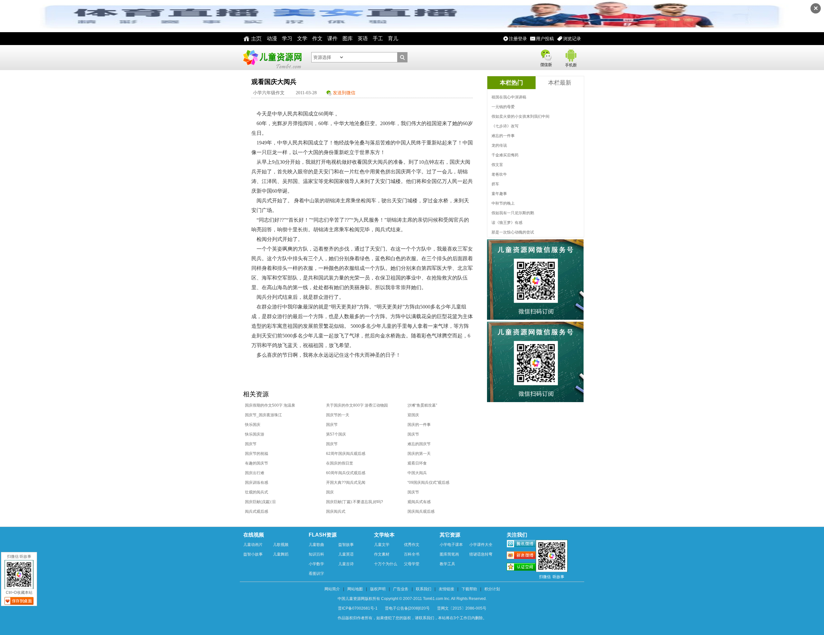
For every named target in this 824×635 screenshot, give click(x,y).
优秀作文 (411, 544)
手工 (378, 38)
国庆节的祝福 (256, 453)
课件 (332, 38)
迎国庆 (413, 415)
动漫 (272, 38)
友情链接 (446, 589)
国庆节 (332, 424)
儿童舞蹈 (280, 554)
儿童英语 (346, 554)
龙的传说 (499, 145)
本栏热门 (511, 82)
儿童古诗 (346, 564)
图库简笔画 (449, 554)
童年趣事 (499, 193)
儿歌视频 (280, 544)
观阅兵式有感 (419, 502)
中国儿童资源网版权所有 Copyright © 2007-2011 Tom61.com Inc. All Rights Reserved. (412, 598)
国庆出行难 (254, 473)
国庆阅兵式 (335, 511)
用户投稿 (545, 38)
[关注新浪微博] (521, 556)
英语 (363, 38)
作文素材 (381, 554)
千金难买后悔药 (505, 155)
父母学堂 (411, 564)
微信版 (546, 57)
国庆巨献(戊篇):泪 (260, 502)
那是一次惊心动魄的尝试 (513, 232)
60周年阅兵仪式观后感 (345, 473)
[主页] (251, 38)
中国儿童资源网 (272, 57)
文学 (302, 38)
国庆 (330, 492)
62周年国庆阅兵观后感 (345, 453)
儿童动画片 (253, 544)
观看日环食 (417, 463)
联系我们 (423, 589)
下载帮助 (469, 589)
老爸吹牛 (499, 174)
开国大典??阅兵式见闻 (345, 482)
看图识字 (316, 573)
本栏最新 (559, 82)
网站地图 (355, 589)
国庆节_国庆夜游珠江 (263, 415)
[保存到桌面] (19, 601)
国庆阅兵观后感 (421, 511)
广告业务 (400, 589)
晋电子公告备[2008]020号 (407, 608)
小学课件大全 (480, 544)
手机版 (570, 57)
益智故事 (346, 544)
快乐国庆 (252, 424)
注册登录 (518, 38)
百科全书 (411, 554)
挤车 (495, 184)
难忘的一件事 (503, 135)
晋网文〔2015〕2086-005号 (461, 608)
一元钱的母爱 (503, 107)
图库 (347, 38)
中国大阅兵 (417, 473)
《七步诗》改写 (505, 126)
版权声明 (378, 589)
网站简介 (332, 589)
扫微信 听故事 (19, 556)
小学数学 (316, 564)
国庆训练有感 (256, 482)
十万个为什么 (385, 564)
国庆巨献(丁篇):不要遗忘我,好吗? (354, 502)
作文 (317, 38)
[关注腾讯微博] (521, 544)
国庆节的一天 (337, 415)
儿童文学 (381, 544)
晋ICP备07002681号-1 (358, 608)
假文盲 (497, 164)
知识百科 (316, 554)
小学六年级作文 (269, 92)
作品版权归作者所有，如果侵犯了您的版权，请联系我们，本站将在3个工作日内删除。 (412, 618)
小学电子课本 (451, 544)
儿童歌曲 (316, 544)
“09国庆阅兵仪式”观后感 (428, 482)
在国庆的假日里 (339, 463)
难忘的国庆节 (419, 444)
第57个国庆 (336, 434)
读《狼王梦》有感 (507, 222)
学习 (287, 38)
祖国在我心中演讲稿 (509, 97)
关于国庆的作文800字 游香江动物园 (357, 405)
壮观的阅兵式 (256, 492)
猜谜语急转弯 (480, 554)
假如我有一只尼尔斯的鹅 (513, 213)
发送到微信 (344, 92)
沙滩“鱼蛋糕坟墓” (422, 405)
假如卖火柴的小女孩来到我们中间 (520, 116)
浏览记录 (572, 38)
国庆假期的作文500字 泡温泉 (270, 405)
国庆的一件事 (419, 424)
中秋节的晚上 (503, 203)
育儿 (393, 38)
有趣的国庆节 (256, 463)
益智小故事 (253, 554)
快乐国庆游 (254, 434)
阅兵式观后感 (256, 511)
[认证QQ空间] (521, 568)
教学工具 (447, 564)
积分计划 (492, 589)
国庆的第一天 (419, 453)
